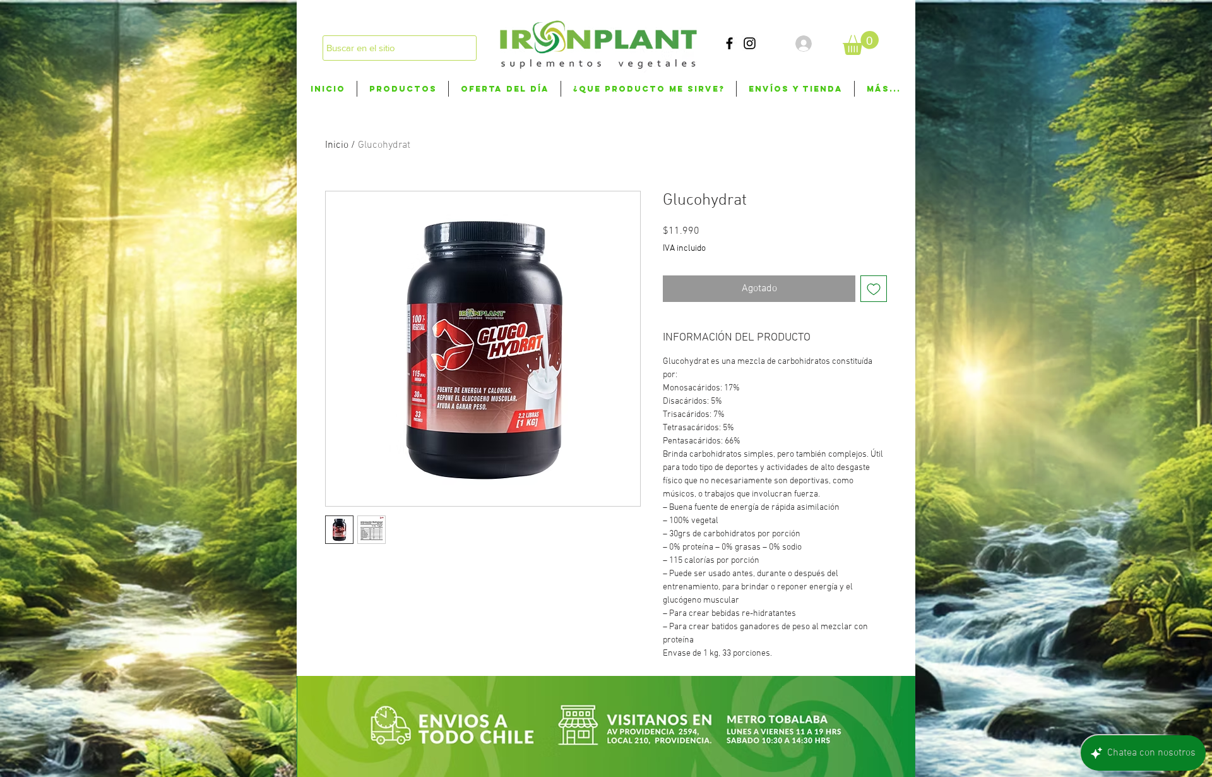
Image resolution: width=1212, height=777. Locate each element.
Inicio (336, 145)
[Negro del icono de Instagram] (750, 43)
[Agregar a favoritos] (873, 288)
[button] (861, 43)
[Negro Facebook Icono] (729, 43)
